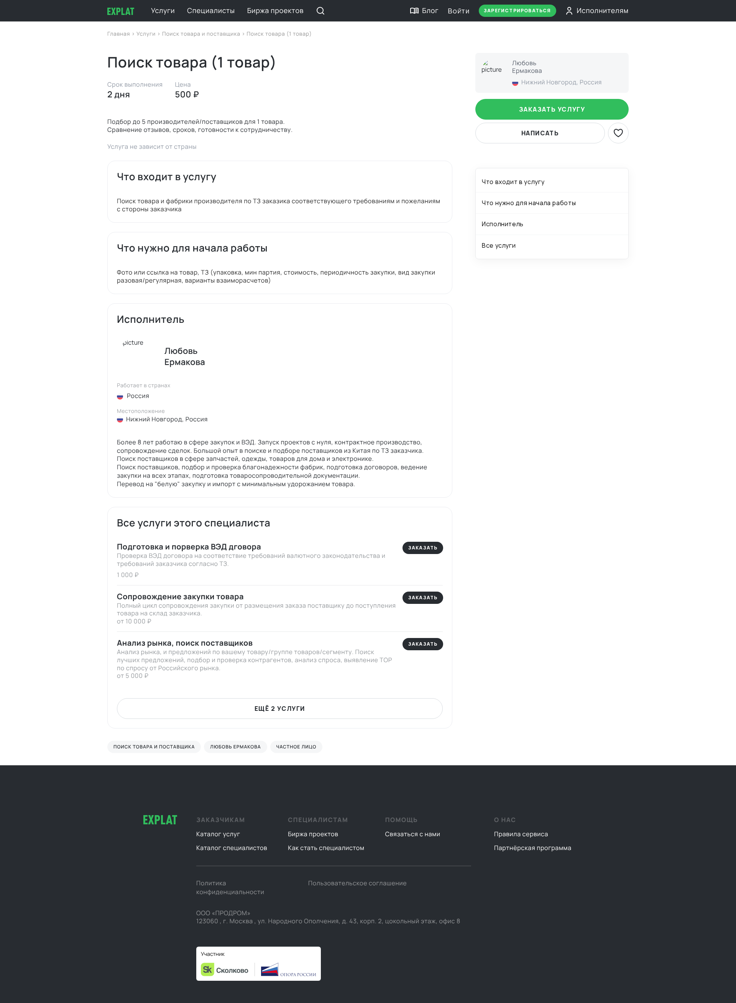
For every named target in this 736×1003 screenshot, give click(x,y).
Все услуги (499, 245)
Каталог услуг (218, 834)
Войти (459, 10)
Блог (430, 10)
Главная (119, 34)
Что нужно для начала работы (529, 203)
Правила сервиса (521, 834)
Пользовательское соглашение (357, 883)
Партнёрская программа (533, 848)
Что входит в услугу (513, 182)
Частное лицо (296, 746)
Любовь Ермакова (235, 746)
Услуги (163, 10)
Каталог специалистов (231, 848)
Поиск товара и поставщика (202, 34)
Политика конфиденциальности (230, 887)
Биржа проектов (275, 10)
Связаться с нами (412, 834)
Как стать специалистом (326, 848)
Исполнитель (503, 224)
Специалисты (211, 10)
